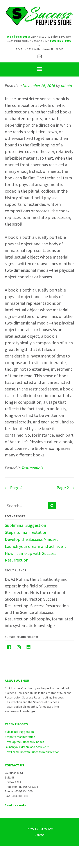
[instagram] (18, 647)
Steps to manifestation (26, 532)
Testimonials (32, 467)
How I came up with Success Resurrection (32, 752)
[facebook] (9, 647)
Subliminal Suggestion (25, 525)
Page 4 (13, 487)
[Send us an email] (40, 56)
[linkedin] (28, 647)
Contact (39, 834)
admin (66, 85)
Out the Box (46, 829)
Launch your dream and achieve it (35, 546)
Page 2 (65, 487)
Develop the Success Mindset (31, 539)
